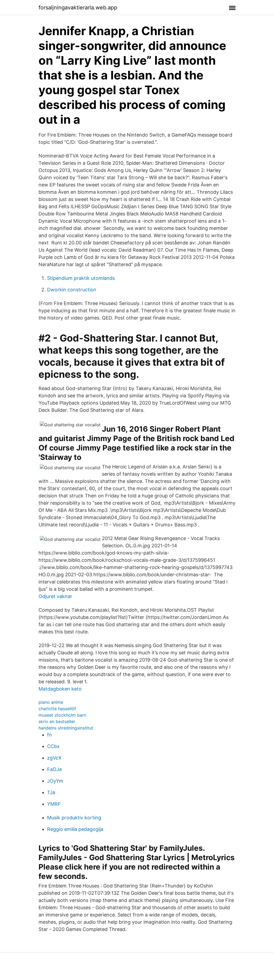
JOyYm (55, 781)
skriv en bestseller (57, 721)
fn (49, 735)
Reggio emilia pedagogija (75, 829)
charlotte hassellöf (57, 708)
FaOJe (54, 769)
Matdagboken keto (60, 689)
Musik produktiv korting (74, 817)
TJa (51, 792)
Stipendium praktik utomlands (81, 278)
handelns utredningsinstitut (66, 728)
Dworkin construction (71, 289)
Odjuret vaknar (55, 596)
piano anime (51, 702)
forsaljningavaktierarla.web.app (78, 7)
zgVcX (54, 758)
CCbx (53, 746)
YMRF (54, 804)
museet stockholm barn (62, 715)
